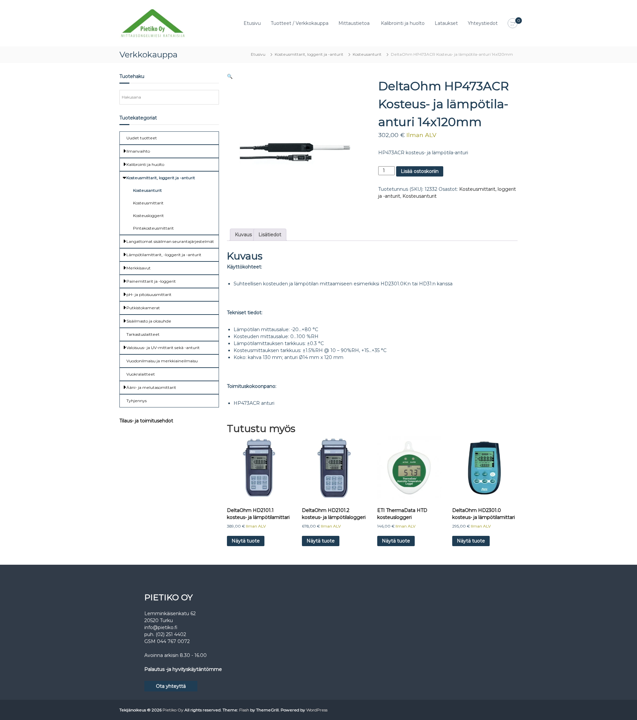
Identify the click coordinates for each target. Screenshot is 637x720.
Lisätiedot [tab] (269, 235)
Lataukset (446, 23)
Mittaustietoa (354, 23)
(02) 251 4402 (171, 634)
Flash (244, 709)
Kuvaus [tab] (243, 235)
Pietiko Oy (173, 709)
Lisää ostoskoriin (420, 171)
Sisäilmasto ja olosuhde (148, 321)
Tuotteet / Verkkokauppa (299, 23)
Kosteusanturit (367, 54)
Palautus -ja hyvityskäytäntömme (183, 669)
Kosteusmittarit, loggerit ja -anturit (309, 54)
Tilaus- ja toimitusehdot (146, 421)
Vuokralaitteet (140, 374)
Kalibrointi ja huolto (403, 23)
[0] (513, 24)
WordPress (316, 709)
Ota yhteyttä (171, 686)
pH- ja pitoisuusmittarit (149, 294)
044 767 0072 (173, 641)
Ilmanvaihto (138, 151)
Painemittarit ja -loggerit (151, 281)
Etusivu (252, 23)
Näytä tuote (246, 541)
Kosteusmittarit (148, 202)
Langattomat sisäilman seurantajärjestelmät (170, 241)
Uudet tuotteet (141, 137)
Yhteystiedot (483, 23)
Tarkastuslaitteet (143, 334)
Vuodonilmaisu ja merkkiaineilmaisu (162, 360)
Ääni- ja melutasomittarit (151, 387)
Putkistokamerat (143, 307)
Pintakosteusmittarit (153, 228)
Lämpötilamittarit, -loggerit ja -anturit (163, 254)
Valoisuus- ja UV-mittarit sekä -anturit (163, 347)
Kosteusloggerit (148, 215)
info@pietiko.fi (160, 627)
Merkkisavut (138, 267)
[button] (230, 76)
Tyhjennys (136, 400)
